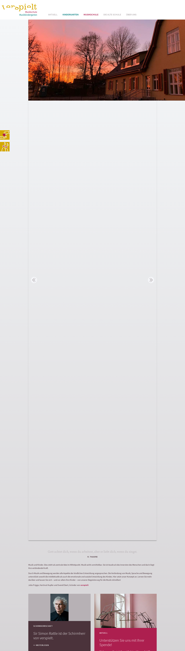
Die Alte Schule (112, 14)
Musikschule (91, 14)
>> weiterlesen (41, 645)
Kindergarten (71, 14)
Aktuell (53, 14)
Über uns (131, 14)
